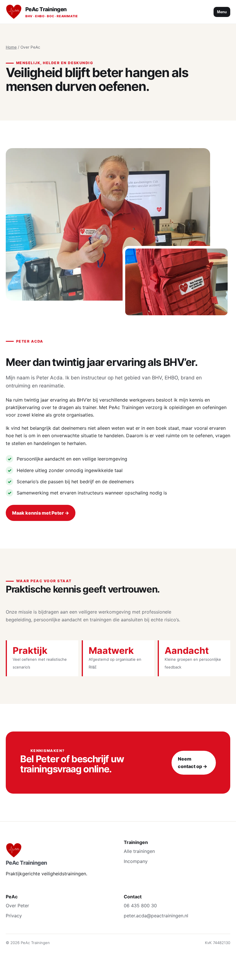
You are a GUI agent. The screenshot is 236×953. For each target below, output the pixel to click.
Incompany (136, 861)
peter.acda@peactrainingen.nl (156, 915)
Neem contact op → (192, 762)
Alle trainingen (139, 851)
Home (11, 47)
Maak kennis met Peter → (40, 513)
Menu (222, 12)
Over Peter (17, 905)
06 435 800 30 (140, 905)
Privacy (14, 915)
